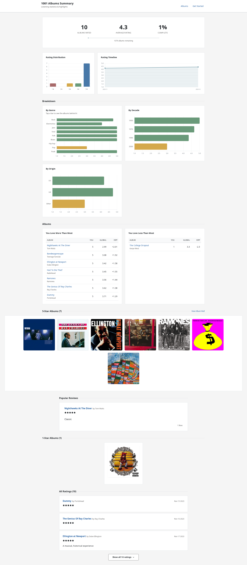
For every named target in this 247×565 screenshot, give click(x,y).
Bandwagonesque (55, 253)
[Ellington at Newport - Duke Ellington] (106, 334)
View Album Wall (198, 311)
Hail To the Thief (54, 270)
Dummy (50, 294)
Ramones (51, 278)
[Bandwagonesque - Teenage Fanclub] (208, 334)
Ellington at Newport (56, 262)
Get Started (198, 6)
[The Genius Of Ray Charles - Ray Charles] (73, 334)
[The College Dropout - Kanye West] (123, 461)
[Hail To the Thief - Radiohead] (123, 368)
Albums (184, 6)
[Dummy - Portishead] (39, 334)
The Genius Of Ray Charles (59, 286)
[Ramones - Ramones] (174, 334)
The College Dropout (139, 245)
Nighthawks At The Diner (58, 245)
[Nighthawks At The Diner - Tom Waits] (140, 334)
